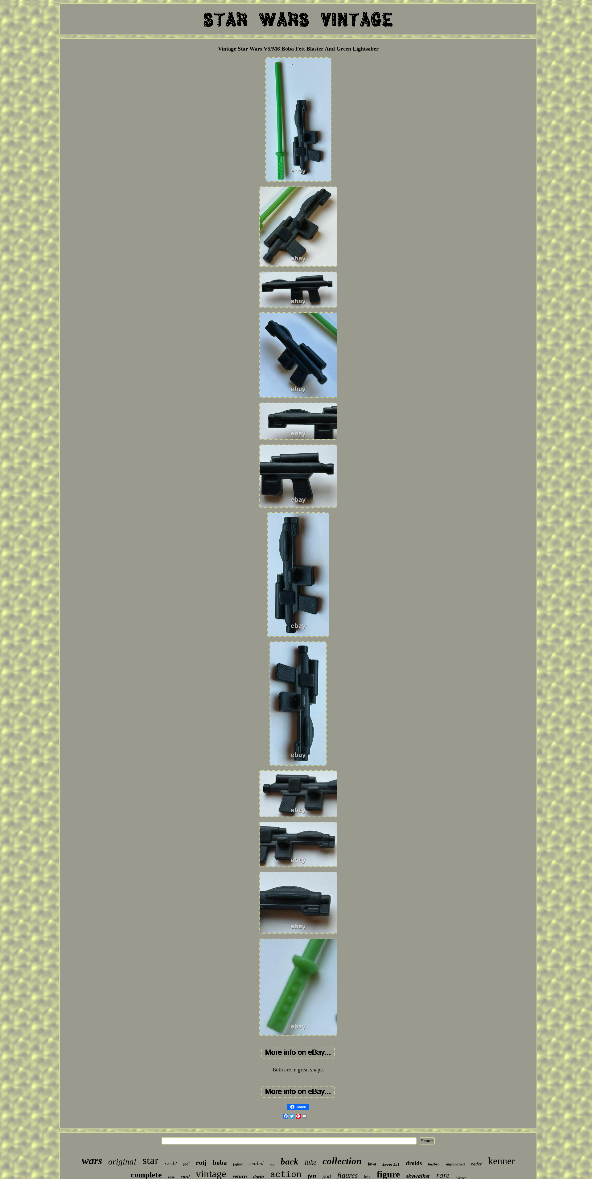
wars (92, 1160)
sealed (256, 1163)
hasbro (434, 1164)
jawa (372, 1164)
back (289, 1161)
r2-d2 (171, 1163)
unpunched (455, 1164)
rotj (201, 1162)
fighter (238, 1164)
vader (476, 1163)
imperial (391, 1165)
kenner (501, 1160)
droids (414, 1163)
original (122, 1161)
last (272, 1165)
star (150, 1160)
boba (220, 1162)
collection (342, 1161)
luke (310, 1162)
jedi (186, 1164)
